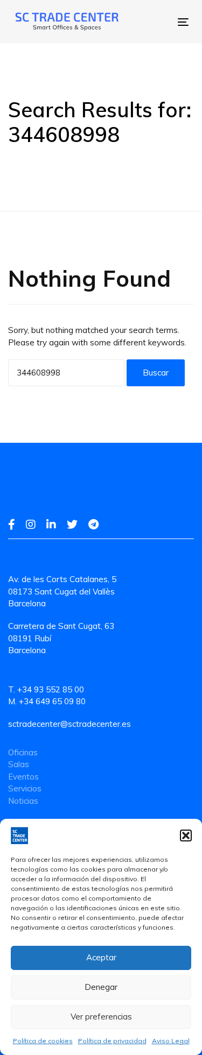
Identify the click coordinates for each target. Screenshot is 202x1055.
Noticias (23, 801)
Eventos (23, 776)
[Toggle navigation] (149, 22)
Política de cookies (43, 1041)
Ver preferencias (101, 1016)
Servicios (24, 788)
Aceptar (101, 957)
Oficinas (23, 752)
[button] (185, 835)
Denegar (101, 987)
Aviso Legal (171, 1041)
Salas (18, 764)
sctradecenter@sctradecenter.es (69, 724)
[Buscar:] (66, 372)
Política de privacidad (112, 1041)
